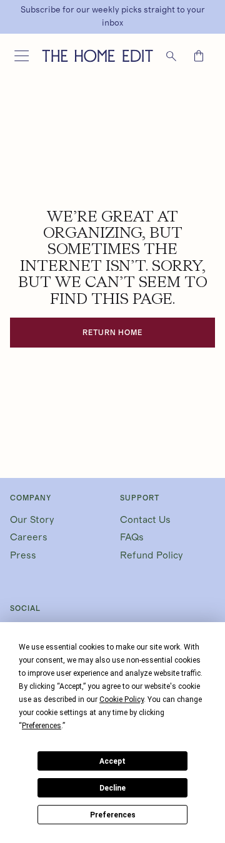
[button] (21, 56)
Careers (29, 537)
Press (23, 555)
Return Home (112, 332)
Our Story (32, 520)
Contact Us (145, 520)
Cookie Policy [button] (121, 699)
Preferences (113, 815)
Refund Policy (151, 555)
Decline (112, 788)
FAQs (132, 537)
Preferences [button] (41, 725)
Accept (112, 761)
